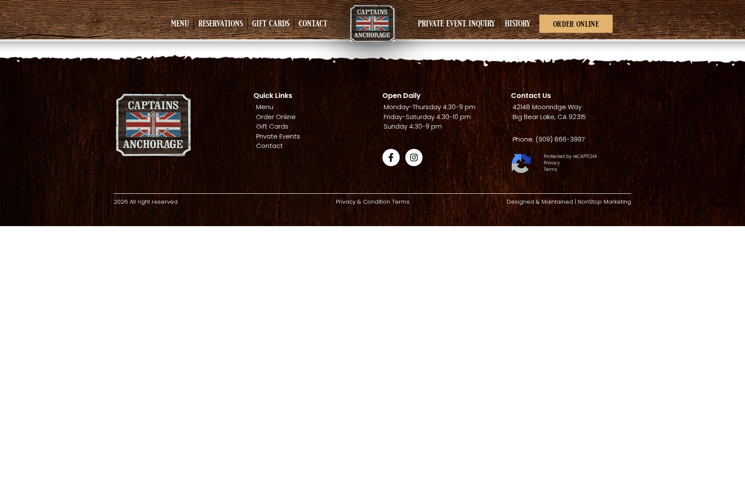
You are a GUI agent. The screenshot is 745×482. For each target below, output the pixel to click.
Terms (550, 169)
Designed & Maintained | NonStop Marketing (569, 202)
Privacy (552, 163)
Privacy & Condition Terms (373, 202)
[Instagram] (414, 157)
